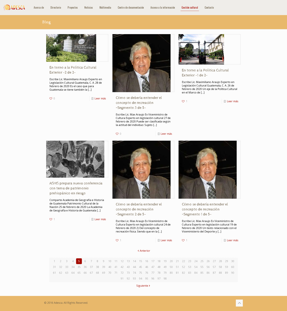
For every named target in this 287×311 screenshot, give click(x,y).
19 (165, 261)
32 (60, 267)
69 (103, 273)
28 (220, 261)
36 (85, 267)
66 (85, 273)
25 (201, 261)
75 (140, 273)
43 (128, 267)
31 (54, 267)
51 (177, 267)
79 (165, 273)
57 (214, 267)
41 (115, 267)
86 (208, 273)
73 (128, 273)
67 (91, 273)
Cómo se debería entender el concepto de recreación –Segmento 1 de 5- (205, 209)
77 (152, 273)
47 (152, 267)
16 (146, 261)
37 (91, 267)
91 (122, 278)
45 (140, 267)
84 (195, 273)
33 (66, 267)
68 (97, 273)
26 (208, 261)
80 (171, 273)
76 (146, 273)
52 (183, 267)
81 (177, 273)
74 (134, 273)
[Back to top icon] (239, 303)
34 (72, 267)
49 (165, 267)
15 (140, 261)
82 (183, 273)
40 (109, 267)
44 (134, 267)
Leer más (100, 98)
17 (152, 261)
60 (232, 267)
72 (122, 273)
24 (195, 261)
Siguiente (142, 285)
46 (146, 267)
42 (122, 267)
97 (158, 278)
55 (201, 267)
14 (134, 261)
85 (201, 273)
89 (226, 273)
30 (232, 261)
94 (140, 278)
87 (214, 273)
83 (189, 273)
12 (122, 261)
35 (79, 267)
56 (208, 267)
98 (165, 278)
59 (226, 267)
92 (128, 278)
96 (152, 278)
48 (158, 267)
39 (103, 267)
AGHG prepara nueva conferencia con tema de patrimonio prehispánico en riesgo (75, 188)
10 (109, 261)
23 (189, 261)
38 (97, 267)
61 (54, 273)
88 (220, 273)
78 (158, 273)
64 (72, 273)
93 (134, 278)
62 (60, 273)
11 (115, 261)
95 (146, 278)
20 (171, 261)
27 (214, 261)
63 (66, 273)
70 (109, 273)
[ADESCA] (14, 7)
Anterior (145, 251)
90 (232, 273)
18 (158, 261)
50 (171, 267)
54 (195, 267)
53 (189, 267)
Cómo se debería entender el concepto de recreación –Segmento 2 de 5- (139, 209)
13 (128, 261)
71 (115, 273)
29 (226, 261)
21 (177, 261)
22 (183, 261)
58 (220, 267)
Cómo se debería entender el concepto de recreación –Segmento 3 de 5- (139, 103)
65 (79, 273)
